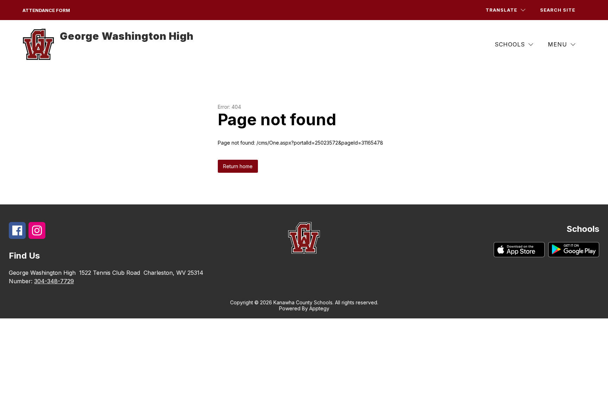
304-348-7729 (54, 281)
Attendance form (46, 10)
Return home (238, 166)
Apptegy (319, 308)
